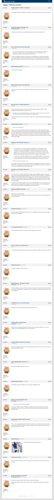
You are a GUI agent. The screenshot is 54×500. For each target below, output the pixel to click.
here (28, 404)
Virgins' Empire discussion (17, 66)
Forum (5, 5)
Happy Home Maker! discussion (18, 189)
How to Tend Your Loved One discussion (20, 47)
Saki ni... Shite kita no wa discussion (19, 245)
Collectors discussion (16, 457)
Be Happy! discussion (16, 208)
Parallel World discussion (17, 124)
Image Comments (15, 439)
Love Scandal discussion (17, 227)
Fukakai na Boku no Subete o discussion (20, 7)
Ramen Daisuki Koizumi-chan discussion (20, 84)
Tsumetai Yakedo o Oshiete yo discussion (20, 342)
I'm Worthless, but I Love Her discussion (20, 302)
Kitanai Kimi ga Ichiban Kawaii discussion (20, 419)
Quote (49, 7)
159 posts (5, 21)
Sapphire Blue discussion (17, 381)
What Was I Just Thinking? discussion (20, 142)
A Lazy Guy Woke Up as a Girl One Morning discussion (19, 476)
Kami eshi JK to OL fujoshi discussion (20, 104)
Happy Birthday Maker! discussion (19, 361)
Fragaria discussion (15, 265)
